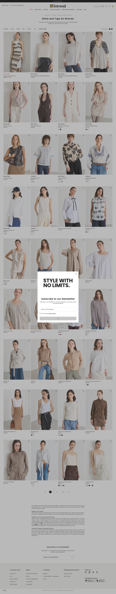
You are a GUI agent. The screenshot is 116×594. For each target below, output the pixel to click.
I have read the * (49, 313)
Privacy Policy (52, 313)
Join (58, 318)
